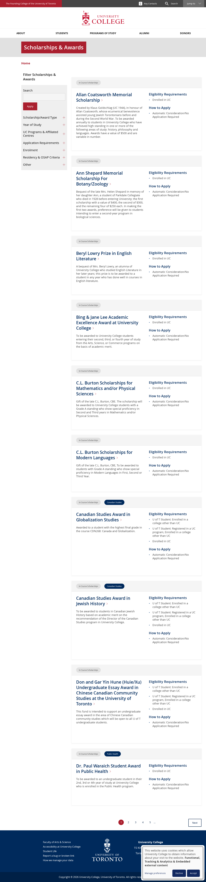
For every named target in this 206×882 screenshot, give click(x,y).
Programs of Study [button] (103, 33)
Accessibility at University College (62, 846)
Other (27, 165)
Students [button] (62, 33)
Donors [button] (185, 33)
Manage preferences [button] (155, 873)
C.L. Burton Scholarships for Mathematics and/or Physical (105, 388)
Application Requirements (41, 143)
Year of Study (32, 125)
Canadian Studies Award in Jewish (103, 600)
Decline (179, 873)
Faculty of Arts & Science (57, 842)
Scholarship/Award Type (40, 117)
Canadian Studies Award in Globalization (103, 517)
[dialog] (173, 863)
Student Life (50, 851)
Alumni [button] (144, 33)
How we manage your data (58, 860)
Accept (193, 873)
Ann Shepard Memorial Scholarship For (99, 178)
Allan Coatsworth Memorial (104, 97)
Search (28, 90)
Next (195, 822)
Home (25, 63)
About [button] (20, 33)
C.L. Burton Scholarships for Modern (104, 454)
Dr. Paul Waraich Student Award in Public (108, 768)
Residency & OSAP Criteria (41, 157)
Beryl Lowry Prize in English (104, 256)
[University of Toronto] (107, 850)
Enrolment (30, 150)
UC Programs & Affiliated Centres (40, 134)
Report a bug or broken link (58, 855)
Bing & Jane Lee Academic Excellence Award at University (107, 322)
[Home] (103, 18)
